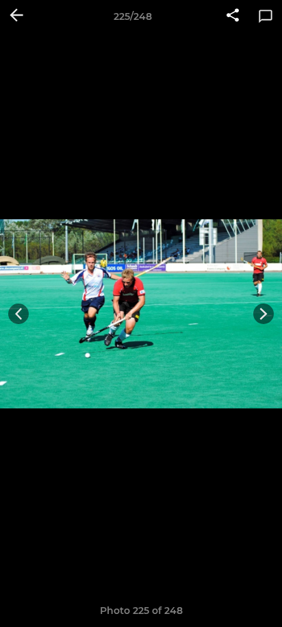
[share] (233, 16)
